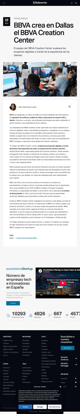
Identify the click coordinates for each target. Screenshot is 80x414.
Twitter (63, 382)
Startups (25, 349)
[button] (60, 387)
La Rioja (43, 373)
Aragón (43, 343)
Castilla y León (46, 352)
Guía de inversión (8, 382)
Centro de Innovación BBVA (26, 238)
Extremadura (45, 367)
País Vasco (44, 378)
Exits (23, 379)
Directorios (6, 367)
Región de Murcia (47, 381)
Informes (6, 370)
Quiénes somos (8, 340)
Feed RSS (6, 388)
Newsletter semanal (9, 391)
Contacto (6, 343)
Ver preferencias (54, 407)
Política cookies (33, 411)
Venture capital (27, 352)
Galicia (43, 370)
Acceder (13, 303)
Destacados (26, 373)
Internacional (26, 382)
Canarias (44, 346)
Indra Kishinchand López (27, 107)
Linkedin (63, 386)
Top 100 (5, 379)
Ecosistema (26, 343)
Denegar (40, 407)
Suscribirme (67, 348)
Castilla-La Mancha (47, 355)
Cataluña (44, 358)
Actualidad (25, 340)
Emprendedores (8, 385)
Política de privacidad (44, 411)
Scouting (6, 376)
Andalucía (44, 340)
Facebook (64, 378)
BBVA (12, 238)
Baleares (44, 376)
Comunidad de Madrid (48, 361)
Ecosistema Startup (9, 394)
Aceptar (25, 407)
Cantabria (44, 349)
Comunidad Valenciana (48, 364)
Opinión (5, 373)
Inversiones (26, 355)
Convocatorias (27, 370)
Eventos (24, 376)
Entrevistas (25, 346)
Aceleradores (26, 367)
